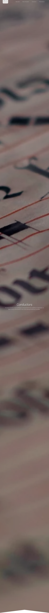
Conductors (34, 1)
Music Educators (26, 1)
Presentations (42, 1)
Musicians (18, 1)
